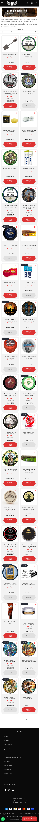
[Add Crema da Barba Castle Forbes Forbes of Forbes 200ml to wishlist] (16, 527)
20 (27, 720)
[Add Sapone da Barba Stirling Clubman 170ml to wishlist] (34, 37)
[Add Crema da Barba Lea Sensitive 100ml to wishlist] (34, 151)
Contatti (6, 736)
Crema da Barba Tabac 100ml (10, 622)
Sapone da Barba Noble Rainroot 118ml (29, 92)
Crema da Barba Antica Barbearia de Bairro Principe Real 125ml (29, 471)
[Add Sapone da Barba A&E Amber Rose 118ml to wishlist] (34, 415)
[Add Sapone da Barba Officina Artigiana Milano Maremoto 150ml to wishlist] (34, 527)
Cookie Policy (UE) (9, 769)
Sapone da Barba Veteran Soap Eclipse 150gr (10, 660)
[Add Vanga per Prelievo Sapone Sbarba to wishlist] (16, 37)
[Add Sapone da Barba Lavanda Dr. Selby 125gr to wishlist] (16, 113)
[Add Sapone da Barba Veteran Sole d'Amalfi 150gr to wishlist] (16, 680)
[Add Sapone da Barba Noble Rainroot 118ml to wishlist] (34, 74)
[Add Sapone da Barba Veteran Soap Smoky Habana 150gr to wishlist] (34, 643)
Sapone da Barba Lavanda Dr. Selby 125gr (10, 130)
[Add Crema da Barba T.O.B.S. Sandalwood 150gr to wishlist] (16, 490)
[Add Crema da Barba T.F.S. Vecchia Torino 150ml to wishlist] (16, 415)
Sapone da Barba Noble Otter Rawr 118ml (29, 394)
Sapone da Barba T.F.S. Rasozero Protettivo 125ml (10, 244)
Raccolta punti (8, 744)
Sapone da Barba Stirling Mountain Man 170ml (10, 470)
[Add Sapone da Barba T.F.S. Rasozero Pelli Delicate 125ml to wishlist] (16, 376)
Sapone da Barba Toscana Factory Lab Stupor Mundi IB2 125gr (29, 207)
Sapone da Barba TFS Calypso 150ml (28, 697)
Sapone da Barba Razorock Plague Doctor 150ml (29, 508)
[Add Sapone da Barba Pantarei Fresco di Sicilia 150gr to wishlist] (34, 302)
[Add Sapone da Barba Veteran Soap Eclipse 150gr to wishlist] (16, 643)
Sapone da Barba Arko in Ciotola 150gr (10, 357)
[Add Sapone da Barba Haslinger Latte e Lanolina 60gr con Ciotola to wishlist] (34, 113)
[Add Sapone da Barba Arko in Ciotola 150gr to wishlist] (16, 339)
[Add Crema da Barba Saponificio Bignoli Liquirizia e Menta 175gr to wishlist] (34, 604)
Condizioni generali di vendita (12, 757)
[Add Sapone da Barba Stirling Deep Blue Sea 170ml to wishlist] (16, 188)
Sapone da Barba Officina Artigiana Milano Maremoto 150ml (29, 546)
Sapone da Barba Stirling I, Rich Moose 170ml (10, 169)
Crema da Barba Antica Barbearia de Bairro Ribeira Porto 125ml (29, 245)
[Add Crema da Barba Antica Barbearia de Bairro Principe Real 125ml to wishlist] (34, 452)
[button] (28, 3)
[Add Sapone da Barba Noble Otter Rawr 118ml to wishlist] (34, 376)
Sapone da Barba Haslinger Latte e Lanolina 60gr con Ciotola (29, 131)
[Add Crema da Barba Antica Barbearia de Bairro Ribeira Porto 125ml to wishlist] (34, 227)
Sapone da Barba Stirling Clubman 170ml (28, 55)
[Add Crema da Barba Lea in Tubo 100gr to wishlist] (34, 265)
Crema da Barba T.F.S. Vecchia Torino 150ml (10, 432)
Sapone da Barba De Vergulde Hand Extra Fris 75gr (10, 585)
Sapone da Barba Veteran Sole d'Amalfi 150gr (10, 697)
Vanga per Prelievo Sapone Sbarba (10, 55)
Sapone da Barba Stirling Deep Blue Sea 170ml (10, 206)
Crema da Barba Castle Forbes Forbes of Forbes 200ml (10, 546)
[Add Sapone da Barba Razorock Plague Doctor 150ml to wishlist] (34, 490)
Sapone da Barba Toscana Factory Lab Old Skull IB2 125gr (10, 93)
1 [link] (7, 720)
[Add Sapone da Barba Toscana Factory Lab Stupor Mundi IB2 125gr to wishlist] (34, 188)
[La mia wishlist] (32, 3)
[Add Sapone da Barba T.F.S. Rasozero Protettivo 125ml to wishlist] (16, 227)
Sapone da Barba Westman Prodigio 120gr (29, 357)
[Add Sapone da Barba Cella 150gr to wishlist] (16, 265)
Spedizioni (7, 749)
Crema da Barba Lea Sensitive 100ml (28, 169)
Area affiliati (7, 761)
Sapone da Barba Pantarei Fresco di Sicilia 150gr (28, 320)
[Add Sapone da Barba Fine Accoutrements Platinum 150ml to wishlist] (34, 566)
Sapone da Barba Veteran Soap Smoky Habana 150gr (29, 660)
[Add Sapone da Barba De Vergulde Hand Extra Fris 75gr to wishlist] (16, 566)
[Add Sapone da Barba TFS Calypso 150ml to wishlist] (34, 680)
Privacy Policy (8, 765)
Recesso (6, 778)
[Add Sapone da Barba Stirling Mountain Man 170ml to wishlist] (16, 452)
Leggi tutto (20, 29)
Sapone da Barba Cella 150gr (10, 283)
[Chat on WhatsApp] (3, 819)
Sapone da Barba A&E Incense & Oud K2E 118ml (10, 320)
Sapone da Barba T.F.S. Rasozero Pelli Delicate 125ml (10, 395)
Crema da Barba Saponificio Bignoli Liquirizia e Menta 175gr (28, 623)
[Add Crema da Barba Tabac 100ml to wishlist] (16, 604)
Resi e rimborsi (8, 753)
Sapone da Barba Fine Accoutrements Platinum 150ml (28, 585)
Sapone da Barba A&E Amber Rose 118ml (28, 432)
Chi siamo (6, 740)
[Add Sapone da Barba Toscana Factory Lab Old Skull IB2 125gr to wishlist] (16, 74)
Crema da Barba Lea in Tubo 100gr (29, 283)
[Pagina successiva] (32, 720)
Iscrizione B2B (8, 774)
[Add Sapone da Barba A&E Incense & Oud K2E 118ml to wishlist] (16, 302)
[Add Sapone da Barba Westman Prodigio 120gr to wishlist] (34, 339)
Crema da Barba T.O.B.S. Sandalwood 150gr (10, 508)
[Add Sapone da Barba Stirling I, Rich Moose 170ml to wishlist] (16, 151)
